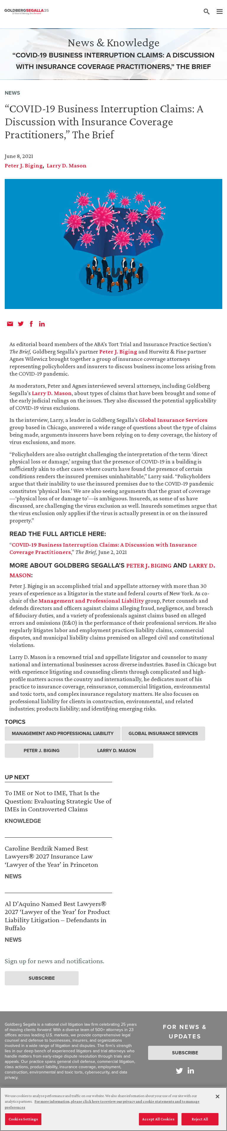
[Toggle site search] (207, 12)
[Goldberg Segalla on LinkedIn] (191, 1070)
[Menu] (217, 12)
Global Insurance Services (173, 420)
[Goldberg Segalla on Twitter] (179, 1070)
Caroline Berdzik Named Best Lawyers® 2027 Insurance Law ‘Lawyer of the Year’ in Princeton (51, 856)
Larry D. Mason (67, 165)
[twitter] (21, 324)
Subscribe (42, 978)
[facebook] (31, 324)
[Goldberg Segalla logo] (26, 12)
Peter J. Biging (24, 165)
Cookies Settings (23, 1119)
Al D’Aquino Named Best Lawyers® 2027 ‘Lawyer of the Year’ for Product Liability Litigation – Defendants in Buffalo (57, 916)
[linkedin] (42, 324)
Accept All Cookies (158, 1119)
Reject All (200, 1119)
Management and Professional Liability (91, 600)
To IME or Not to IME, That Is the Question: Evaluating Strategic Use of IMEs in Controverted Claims (58, 801)
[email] (10, 324)
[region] (113, 1109)
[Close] (217, 1096)
